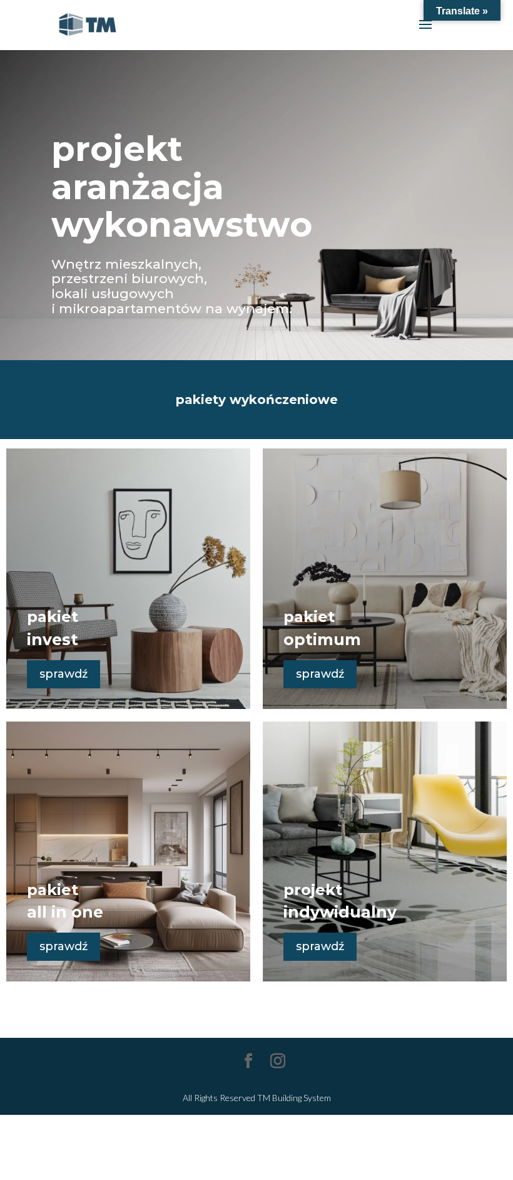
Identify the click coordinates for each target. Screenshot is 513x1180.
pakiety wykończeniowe (257, 399)
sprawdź (63, 674)
